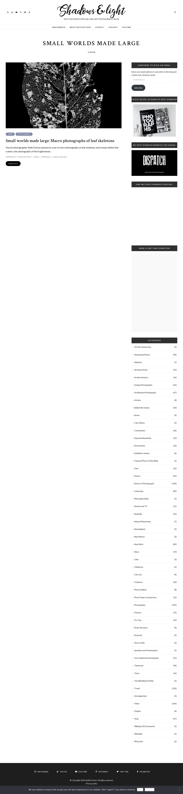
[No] (179, 789)
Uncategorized (140, 696)
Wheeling (138, 734)
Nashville (138, 514)
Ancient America (141, 377)
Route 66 (138, 635)
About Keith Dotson (80, 27)
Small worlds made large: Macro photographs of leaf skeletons (60, 141)
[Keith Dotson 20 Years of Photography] (154, 120)
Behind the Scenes (141, 408)
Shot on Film (139, 643)
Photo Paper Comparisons (145, 597)
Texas (136, 673)
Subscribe (138, 88)
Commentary (139, 430)
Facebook (29, 12)
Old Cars (138, 574)
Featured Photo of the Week (146, 461)
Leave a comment (60, 157)
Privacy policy (91, 783)
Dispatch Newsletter (142, 438)
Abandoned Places (142, 355)
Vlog (136, 719)
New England (139, 529)
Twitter (25, 12)
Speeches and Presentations (146, 650)
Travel (137, 688)
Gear (136, 468)
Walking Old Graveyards (144, 726)
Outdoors (138, 582)
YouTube (16, 12)
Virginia (137, 711)
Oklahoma (138, 567)
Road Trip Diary (141, 628)
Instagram (8, 12)
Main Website (58, 27)
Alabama (138, 362)
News (10, 134)
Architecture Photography (145, 392)
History (137, 476)
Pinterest (21, 12)
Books (137, 415)
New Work (138, 544)
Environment (139, 446)
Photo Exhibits (140, 590)
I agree (140, 789)
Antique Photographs (143, 385)
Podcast (113, 27)
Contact (99, 27)
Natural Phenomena (142, 521)
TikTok (12, 12)
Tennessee (138, 665)
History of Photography (144, 483)
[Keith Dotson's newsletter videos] (154, 163)
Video (136, 703)
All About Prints (141, 370)
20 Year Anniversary (142, 347)
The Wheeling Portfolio (144, 681)
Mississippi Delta (141, 499)
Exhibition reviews (142, 453)
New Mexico (139, 537)
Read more (149, 789)
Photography (24, 134)
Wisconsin (138, 741)
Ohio (136, 559)
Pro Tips (138, 620)
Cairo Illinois (139, 423)
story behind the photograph (146, 658)
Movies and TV (140, 506)
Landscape (138, 491)
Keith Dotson (11, 157)
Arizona (137, 400)
